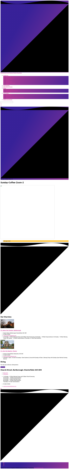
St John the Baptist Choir (12, 90)
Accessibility (9, 81)
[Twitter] (3, 464)
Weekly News (9, 79)
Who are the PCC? (10, 78)
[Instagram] (3, 465)
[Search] (1, 103)
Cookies (8, 84)
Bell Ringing (9, 92)
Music (4, 88)
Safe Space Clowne (7, 87)
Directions (5, 374)
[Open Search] (1, 106)
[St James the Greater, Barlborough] (7, 327)
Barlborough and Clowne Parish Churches (11, 73)
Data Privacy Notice (10, 83)
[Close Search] (1, 104)
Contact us (5, 75)
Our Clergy (8, 76)
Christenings (9, 94)
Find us (7, 80)
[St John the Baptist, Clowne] (7, 348)
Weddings (8, 95)
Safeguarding (6, 85)
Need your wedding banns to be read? (15, 97)
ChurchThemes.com (38, 467)
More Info (5, 373)
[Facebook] (3, 463)
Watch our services (7, 99)
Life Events (6, 93)
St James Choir (9, 89)
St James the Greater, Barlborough (11, 330)
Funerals (8, 98)
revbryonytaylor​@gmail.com (9, 335)
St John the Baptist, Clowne (9, 351)
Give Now (3, 367)
